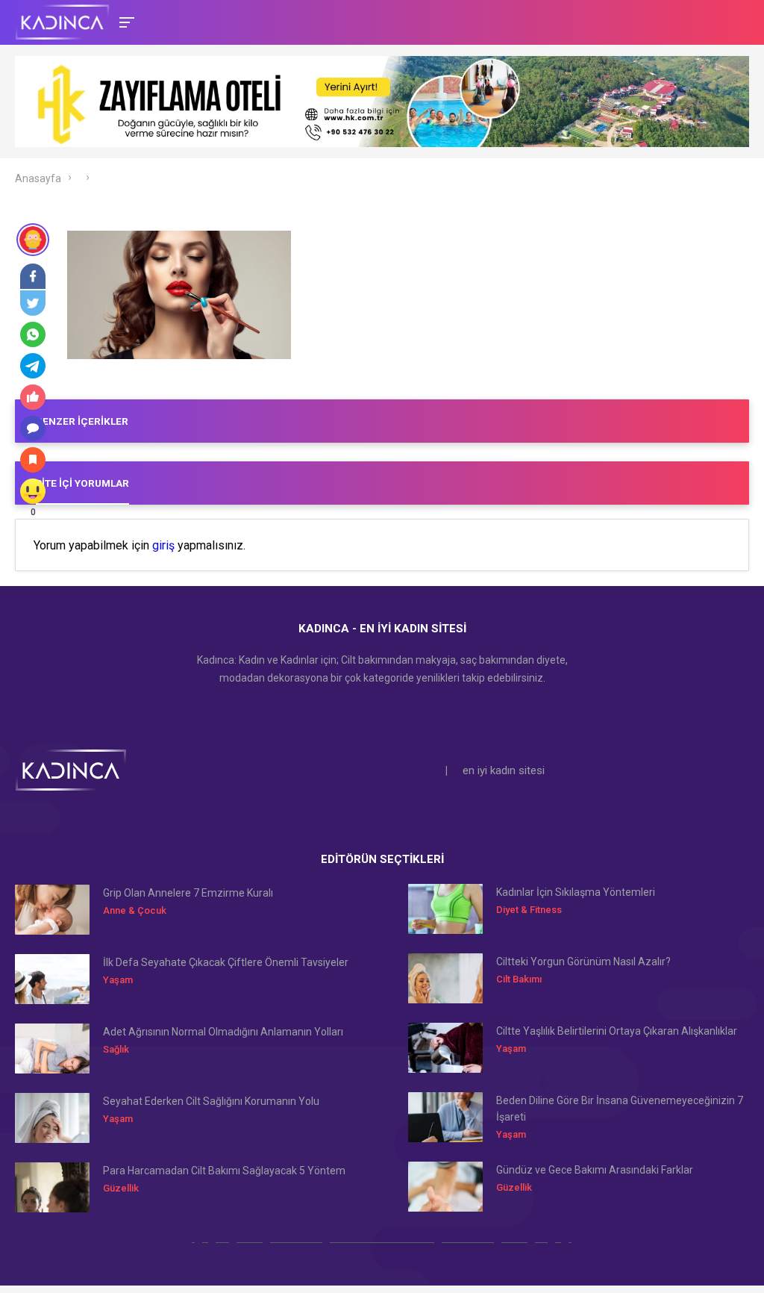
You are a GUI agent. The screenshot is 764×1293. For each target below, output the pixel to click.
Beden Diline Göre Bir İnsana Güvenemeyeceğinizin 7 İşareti (619, 1108)
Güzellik (121, 1188)
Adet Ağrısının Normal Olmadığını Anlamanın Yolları (223, 1032)
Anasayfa (38, 178)
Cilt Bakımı (519, 979)
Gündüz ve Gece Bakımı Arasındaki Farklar (594, 1170)
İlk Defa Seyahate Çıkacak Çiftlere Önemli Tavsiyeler (225, 962)
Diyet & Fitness (529, 910)
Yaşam (118, 980)
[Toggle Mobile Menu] (124, 21)
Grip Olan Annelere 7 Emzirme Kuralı (188, 893)
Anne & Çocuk (134, 910)
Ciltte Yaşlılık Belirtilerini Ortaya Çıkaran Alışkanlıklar (616, 1031)
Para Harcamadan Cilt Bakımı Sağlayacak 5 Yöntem (224, 1171)
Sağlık (116, 1049)
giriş (163, 546)
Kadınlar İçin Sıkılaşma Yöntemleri (575, 892)
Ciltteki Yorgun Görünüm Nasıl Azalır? (583, 962)
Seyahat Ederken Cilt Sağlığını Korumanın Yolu (211, 1101)
